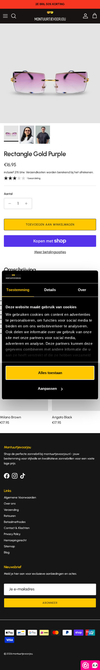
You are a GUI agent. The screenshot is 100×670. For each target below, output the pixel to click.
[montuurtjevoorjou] (50, 16)
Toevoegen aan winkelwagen (50, 224)
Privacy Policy (12, 534)
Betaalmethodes (14, 522)
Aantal (8, 194)
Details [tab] (50, 290)
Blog (6, 552)
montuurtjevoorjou (23, 653)
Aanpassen (47, 388)
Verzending (11, 510)
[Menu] (5, 16)
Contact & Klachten (17, 528)
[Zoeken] (16, 16)
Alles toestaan (50, 373)
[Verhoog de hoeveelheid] (27, 203)
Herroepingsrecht (15, 540)
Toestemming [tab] (17, 290)
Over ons (10, 503)
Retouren (10, 516)
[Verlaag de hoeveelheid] (8, 203)
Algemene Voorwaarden (20, 497)
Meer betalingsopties (50, 252)
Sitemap (9, 546)
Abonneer (49, 602)
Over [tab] (82, 290)
